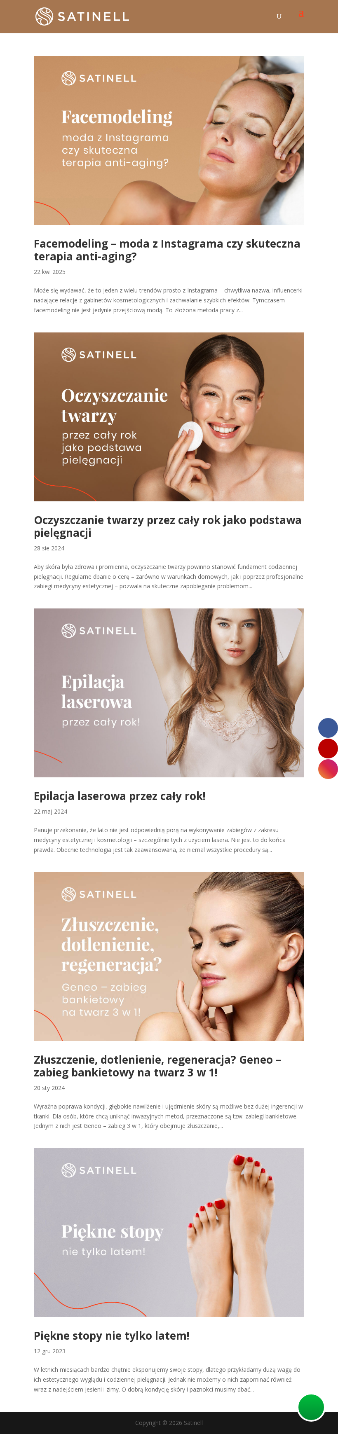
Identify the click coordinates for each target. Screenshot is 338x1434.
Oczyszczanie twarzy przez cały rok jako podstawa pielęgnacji (168, 526)
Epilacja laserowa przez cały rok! (120, 795)
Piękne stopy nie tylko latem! (112, 1335)
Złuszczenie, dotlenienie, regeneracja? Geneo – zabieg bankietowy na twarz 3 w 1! (157, 1066)
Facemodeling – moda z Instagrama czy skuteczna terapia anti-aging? (167, 250)
